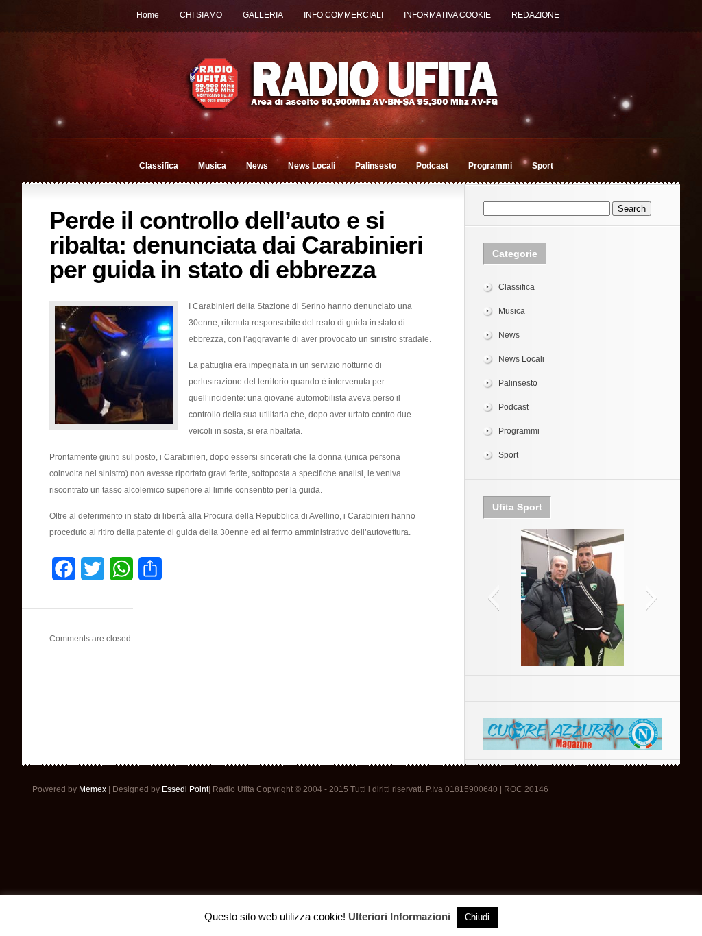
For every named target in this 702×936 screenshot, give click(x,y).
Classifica (158, 166)
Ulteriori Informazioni (399, 916)
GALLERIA (263, 15)
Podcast (432, 166)
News (257, 166)
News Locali (311, 166)
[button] (493, 597)
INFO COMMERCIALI (343, 15)
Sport (542, 166)
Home (147, 15)
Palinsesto (375, 166)
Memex (92, 789)
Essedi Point (185, 789)
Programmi (490, 166)
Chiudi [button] (477, 917)
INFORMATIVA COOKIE (447, 15)
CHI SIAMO (201, 15)
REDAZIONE (535, 15)
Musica (212, 166)
